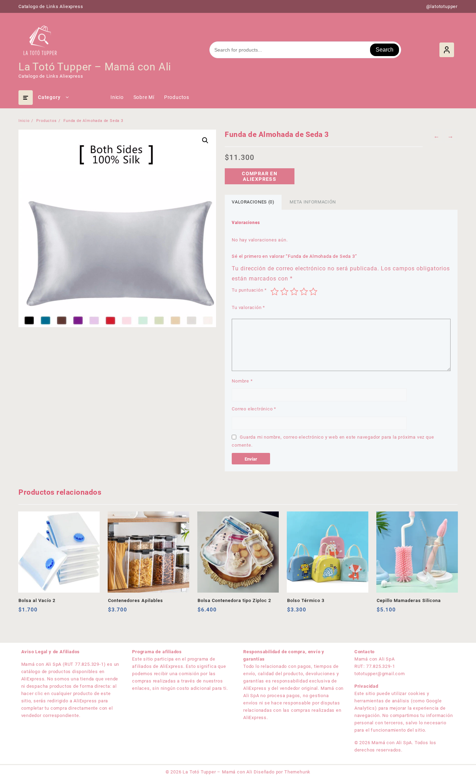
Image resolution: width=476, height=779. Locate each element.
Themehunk (297, 771)
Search (384, 50)
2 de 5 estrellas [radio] (284, 291)
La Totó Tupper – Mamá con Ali (94, 67)
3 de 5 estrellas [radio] (294, 291)
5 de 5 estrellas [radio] (313, 291)
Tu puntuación (249, 290)
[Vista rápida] (38, 612)
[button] (205, 140)
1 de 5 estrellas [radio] (274, 291)
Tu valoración (248, 307)
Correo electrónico (254, 408)
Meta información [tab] (313, 202)
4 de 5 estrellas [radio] (304, 291)
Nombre (242, 381)
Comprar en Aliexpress (259, 176)
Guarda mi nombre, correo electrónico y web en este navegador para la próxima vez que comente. (333, 441)
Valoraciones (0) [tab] (253, 202)
